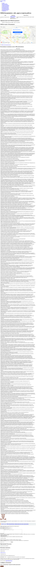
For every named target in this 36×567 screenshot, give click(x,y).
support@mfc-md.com (9, 560)
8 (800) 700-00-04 (12, 16)
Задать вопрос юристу (4, 535)
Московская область (5, 4)
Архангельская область (5, 6)
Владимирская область (5, 7)
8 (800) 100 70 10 (2, 552)
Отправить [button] (2, 566)
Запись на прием (4, 3)
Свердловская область (5, 8)
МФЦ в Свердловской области (6, 44)
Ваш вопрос (2, 533)
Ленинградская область (5, 5)
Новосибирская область (5, 9)
